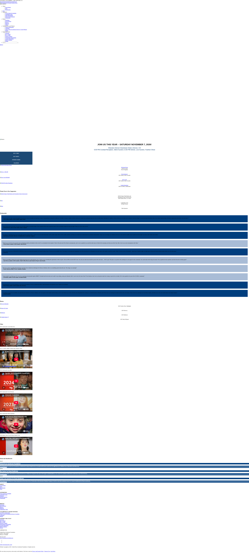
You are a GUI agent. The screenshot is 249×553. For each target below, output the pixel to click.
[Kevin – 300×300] (4, 171)
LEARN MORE (3, 467)
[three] (1, 206)
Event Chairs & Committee (10, 13)
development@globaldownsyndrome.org (8, 1)
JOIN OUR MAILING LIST (6, 544)
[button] (3, 4)
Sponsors (2, 495)
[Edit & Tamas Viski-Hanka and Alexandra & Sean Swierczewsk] (13, 193)
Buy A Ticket (2, 520)
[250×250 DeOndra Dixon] (6, 165)
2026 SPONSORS (9, 15)
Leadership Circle (8, 14)
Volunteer (7, 33)
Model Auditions (8, 40)
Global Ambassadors (9, 27)
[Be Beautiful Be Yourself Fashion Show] (8, 2)
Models (6, 30)
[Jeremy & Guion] (4, 308)
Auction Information (9, 38)
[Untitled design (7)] (4, 317)
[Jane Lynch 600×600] (5, 177)
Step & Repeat (8, 21)
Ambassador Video (4, 509)
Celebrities (7, 28)
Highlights (7, 20)
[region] (124, 93)
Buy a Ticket (7, 34)
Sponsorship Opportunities (10, 37)
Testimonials (7, 17)
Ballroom (7, 23)
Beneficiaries (8, 9)
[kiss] (1, 200)
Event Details (8, 7)
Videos (6, 24)
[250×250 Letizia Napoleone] (6, 183)
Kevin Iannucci (124, 174)
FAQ (6, 8)
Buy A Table (7, 35)
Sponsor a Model (8, 36)
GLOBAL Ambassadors (5, 512)
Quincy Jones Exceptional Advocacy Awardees (9, 514)
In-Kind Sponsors (3, 497)
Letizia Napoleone (124, 185)
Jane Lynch (124, 179)
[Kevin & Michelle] (4, 303)
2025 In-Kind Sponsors (10, 16)
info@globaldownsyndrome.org (6, 538)
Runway (7, 22)
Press (4, 10)
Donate (6, 41)
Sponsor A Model (3, 523)
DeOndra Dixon (124, 167)
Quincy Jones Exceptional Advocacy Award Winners (16, 29)
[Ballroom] (2, 312)
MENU (1, 44)
